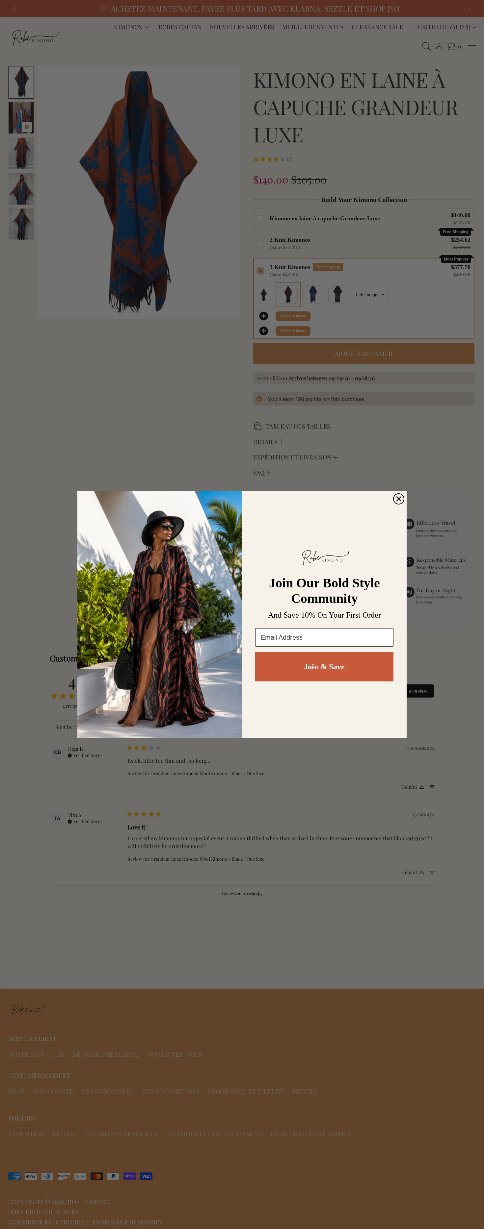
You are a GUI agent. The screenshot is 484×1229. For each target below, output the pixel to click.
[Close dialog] (398, 499)
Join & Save (324, 666)
